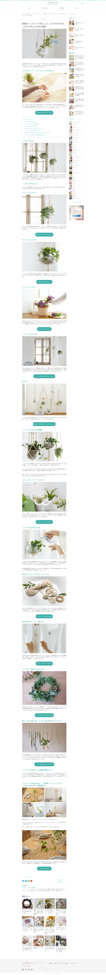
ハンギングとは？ (29, 119)
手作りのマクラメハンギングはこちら (44, 234)
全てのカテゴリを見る (76, 202)
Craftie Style (63, 606)
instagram (25, 969)
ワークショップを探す (26, 965)
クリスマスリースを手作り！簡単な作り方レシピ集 (27, 911)
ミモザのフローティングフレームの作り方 (61, 928)
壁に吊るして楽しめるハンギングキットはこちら (44, 424)
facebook (23, 969)
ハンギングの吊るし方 (30, 121)
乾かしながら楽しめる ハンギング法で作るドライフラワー (38, 132)
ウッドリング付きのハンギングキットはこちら (44, 376)
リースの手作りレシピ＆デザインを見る (44, 715)
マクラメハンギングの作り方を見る (44, 616)
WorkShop (62, 8)
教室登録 (50, 963)
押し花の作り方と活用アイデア (38, 948)
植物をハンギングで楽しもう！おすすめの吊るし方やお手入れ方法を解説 (38, 912)
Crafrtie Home (63, 319)
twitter (28, 969)
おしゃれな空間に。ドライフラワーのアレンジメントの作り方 (49, 911)
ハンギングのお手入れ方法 (31, 126)
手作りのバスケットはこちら (44, 329)
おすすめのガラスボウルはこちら (44, 281)
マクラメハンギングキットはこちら (44, 663)
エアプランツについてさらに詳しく (44, 521)
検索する (82, 13)
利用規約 (66, 963)
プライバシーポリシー (73, 963)
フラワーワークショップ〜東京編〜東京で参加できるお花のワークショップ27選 (61, 949)
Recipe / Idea (45, 8)
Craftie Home (64, 59)
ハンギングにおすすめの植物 (31, 123)
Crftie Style (63, 753)
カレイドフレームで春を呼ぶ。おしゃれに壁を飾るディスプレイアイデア (38, 930)
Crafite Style (63, 705)
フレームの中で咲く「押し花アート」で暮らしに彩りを (27, 929)
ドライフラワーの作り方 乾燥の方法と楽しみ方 (49, 949)
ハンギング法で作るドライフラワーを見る (44, 764)
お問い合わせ (61, 963)
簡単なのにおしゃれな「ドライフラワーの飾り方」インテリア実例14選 (61, 912)
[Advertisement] (76, 240)
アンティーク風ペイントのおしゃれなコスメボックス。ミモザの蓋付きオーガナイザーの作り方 (49, 930)
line (31, 969)
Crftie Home (63, 366)
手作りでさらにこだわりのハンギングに (34, 128)
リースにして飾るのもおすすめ (32, 130)
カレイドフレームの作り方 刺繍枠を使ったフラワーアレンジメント (27, 949)
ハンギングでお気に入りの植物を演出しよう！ (35, 134)
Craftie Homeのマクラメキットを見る (44, 112)
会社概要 (55, 963)
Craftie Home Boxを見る (44, 868)
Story (77, 8)
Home (29, 8)
